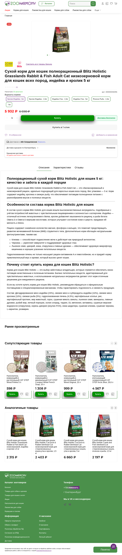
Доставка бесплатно (106, 118)
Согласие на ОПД (12, 533)
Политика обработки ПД (14, 529)
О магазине (43, 525)
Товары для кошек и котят (15, 495)
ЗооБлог (42, 521)
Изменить (41, 142)
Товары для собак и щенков (16, 491)
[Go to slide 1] (47, 55)
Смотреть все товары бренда (39, 64)
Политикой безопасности (43, 550)
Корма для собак (61, 10)
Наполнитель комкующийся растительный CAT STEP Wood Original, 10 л (75, 379)
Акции (7, 10)
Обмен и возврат (11, 525)
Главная (8, 16)
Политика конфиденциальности (17, 537)
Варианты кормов (13, 95)
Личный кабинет (45, 537)
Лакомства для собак (82, 10)
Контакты (42, 533)
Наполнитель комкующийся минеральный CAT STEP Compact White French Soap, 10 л (46, 380)
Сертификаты (44, 529)
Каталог (8, 487)
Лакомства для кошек (41, 10)
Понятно (105, 549)
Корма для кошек (21, 10)
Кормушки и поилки (12, 511)
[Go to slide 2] (49, 55)
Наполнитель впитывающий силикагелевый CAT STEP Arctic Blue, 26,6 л (102, 379)
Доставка (8, 541)
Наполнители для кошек (14, 503)
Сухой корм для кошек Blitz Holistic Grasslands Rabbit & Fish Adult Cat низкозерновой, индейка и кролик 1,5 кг (17, 444)
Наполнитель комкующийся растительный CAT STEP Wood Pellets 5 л (18, 379)
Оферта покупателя (12, 521)
